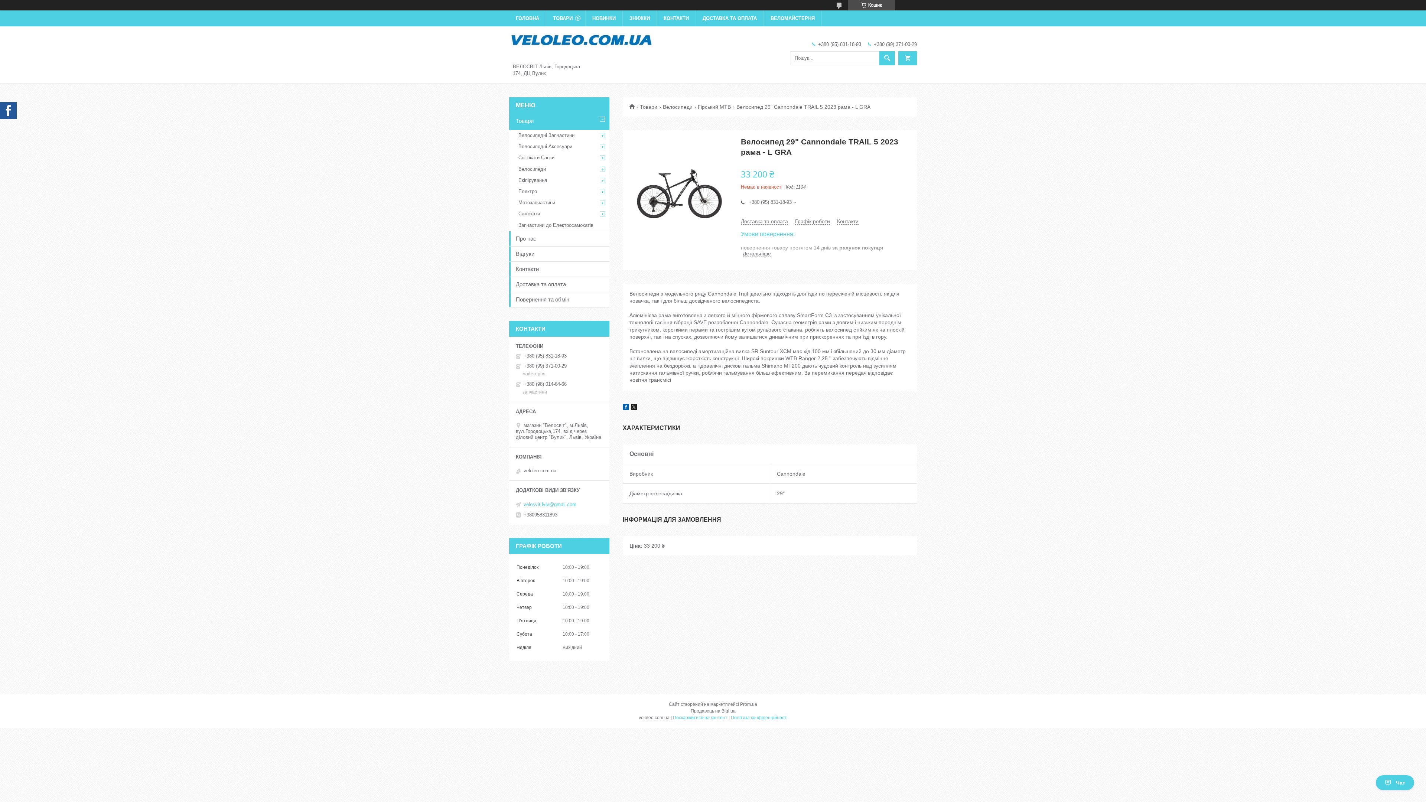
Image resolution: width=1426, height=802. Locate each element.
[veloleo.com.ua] (581, 39)
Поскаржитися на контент (700, 717)
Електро (527, 191)
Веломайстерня (793, 18)
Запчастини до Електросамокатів (555, 225)
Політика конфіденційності (759, 717)
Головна (527, 18)
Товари (563, 18)
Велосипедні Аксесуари (545, 146)
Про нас (526, 238)
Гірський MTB (714, 107)
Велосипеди (678, 107)
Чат (1400, 783)
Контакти (676, 18)
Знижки (639, 18)
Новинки (604, 18)
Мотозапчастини (536, 202)
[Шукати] (887, 58)
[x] (634, 408)
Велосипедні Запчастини (546, 135)
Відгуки (525, 254)
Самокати (529, 213)
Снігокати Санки (536, 157)
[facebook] (626, 408)
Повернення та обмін (542, 299)
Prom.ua (748, 704)
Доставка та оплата (730, 18)
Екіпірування (532, 180)
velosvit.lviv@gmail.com (550, 504)
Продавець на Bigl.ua (713, 711)
